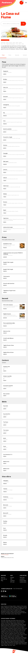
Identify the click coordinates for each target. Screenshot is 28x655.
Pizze (3, 55)
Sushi (5, 643)
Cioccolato (3, 620)
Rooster (2, 642)
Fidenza (7, 608)
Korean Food (16, 633)
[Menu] (26, 2)
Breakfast (16, 624)
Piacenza (22, 611)
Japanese (11, 633)
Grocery (17, 632)
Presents (14, 640)
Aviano (2, 606)
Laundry (2, 634)
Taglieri (7, 621)
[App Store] (4, 596)
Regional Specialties (14, 641)
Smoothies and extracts (19, 642)
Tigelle (16, 643)
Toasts (20, 643)
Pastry (2, 638)
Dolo (2, 608)
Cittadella (15, 607)
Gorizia (10, 608)
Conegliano (20, 607)
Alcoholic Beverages (21, 621)
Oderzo (8, 611)
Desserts (15, 628)
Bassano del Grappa (8, 606)
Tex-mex (11, 643)
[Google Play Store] (13, 596)
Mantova (6, 610)
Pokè (8, 640)
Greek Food (7, 632)
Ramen (23, 640)
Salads (6, 642)
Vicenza (12, 614)
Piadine (12, 638)
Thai (14, 643)
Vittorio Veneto (17, 614)
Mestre (9, 610)
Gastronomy (11, 630)
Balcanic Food (20, 623)
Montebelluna (4, 611)
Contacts (12, 580)
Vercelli (8, 614)
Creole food (18, 627)
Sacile (12, 612)
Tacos (7, 643)
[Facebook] (3, 591)
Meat (2, 636)
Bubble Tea (3, 625)
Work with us (4, 579)
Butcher (7, 625)
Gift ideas (16, 630)
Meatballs (5, 636)
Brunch (24, 624)
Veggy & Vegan (4, 645)
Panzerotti (24, 637)
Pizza (22, 638)
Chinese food (23, 625)
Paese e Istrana (13, 611)
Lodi (25, 608)
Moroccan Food (4, 637)
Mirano (12, 610)
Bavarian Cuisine (4, 624)
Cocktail (9, 627)
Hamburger (8, 620)
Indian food (6, 633)
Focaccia (9, 629)
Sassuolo (24, 612)
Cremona (25, 607)
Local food (18, 634)
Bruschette (13, 620)
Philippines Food (7, 638)
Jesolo (14, 608)
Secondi (17, 55)
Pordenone (3, 612)
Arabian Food (4, 623)
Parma (18, 611)
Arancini (8, 623)
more (25, 49)
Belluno (14, 606)
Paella (9, 637)
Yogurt (14, 645)
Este (4, 608)
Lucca (2, 610)
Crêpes (22, 627)
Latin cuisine (22, 633)
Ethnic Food (24, 628)
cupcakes (11, 628)
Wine (9, 645)
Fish (2, 629)
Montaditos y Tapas (19, 636)
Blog (2, 580)
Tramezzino (24, 643)
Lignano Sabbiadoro (20, 608)
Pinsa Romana (18, 638)
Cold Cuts (13, 627)
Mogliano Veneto (18, 610)
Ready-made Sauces (5, 641)
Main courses (24, 634)
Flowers (5, 629)
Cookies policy (23, 582)
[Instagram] (1, 591)
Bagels (12, 623)
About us (3, 577)
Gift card (12, 582)
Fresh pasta (13, 629)
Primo (9, 55)
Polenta (10, 640)
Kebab (10, 621)
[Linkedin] (5, 591)
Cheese (18, 625)
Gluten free (18, 620)
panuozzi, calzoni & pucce (16, 637)
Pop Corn (14, 621)
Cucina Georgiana (4, 628)
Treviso (2, 614)
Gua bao (21, 632)
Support (12, 577)
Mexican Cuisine (11, 636)
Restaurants (21, 641)
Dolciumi (19, 628)
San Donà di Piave (18, 612)
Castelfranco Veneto (8, 607)
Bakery (15, 623)
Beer (9, 624)
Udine (5, 614)
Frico (18, 629)
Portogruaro (8, 612)
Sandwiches (10, 642)
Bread (12, 624)
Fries (20, 629)
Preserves (19, 640)
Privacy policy (23, 580)
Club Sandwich (4, 627)
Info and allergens (5, 554)
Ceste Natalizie (13, 625)
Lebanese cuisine (12, 634)
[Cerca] (23, 24)
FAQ (11, 579)
